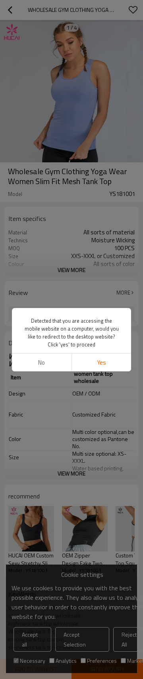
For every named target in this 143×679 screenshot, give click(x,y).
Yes (101, 362)
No (41, 362)
